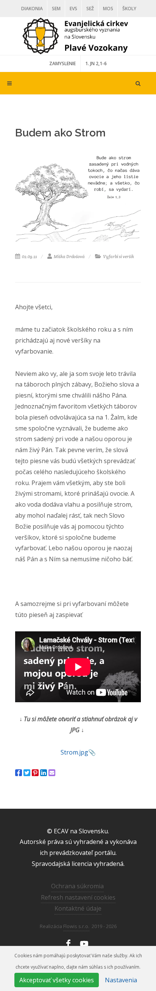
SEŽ (90, 8)
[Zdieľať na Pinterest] (35, 772)
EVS (73, 8)
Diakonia (32, 8)
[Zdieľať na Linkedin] (43, 772)
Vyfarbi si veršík (118, 256)
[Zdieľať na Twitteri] (26, 772)
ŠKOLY (129, 8)
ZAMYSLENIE (62, 63)
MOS (108, 8)
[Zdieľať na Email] (51, 772)
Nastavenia (121, 980)
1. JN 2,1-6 (96, 63)
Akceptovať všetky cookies (56, 980)
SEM (56, 8)
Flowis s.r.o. (76, 926)
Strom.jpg (74, 752)
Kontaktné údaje (78, 908)
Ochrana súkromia (77, 886)
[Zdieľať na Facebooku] (18, 772)
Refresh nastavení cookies (78, 897)
